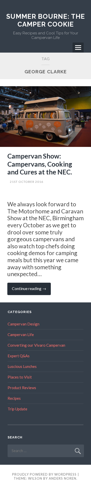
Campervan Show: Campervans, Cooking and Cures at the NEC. (39, 164)
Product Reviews (22, 387)
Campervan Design (23, 324)
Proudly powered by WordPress (44, 474)
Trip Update (17, 409)
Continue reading (31, 290)
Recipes (14, 398)
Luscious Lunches (22, 366)
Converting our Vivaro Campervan (36, 345)
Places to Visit (20, 377)
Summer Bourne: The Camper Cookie (45, 20)
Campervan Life (21, 334)
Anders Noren (62, 478)
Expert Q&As (19, 355)
